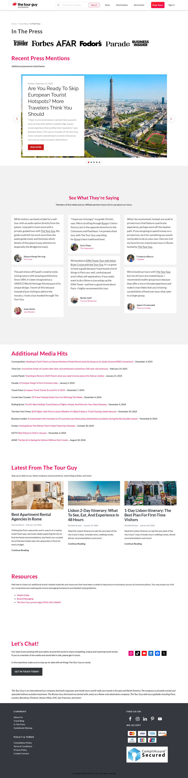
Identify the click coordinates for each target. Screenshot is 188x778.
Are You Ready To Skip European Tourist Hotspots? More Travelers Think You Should (53, 101)
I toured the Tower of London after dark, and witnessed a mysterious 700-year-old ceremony (64, 368)
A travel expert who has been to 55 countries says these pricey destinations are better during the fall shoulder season (83, 418)
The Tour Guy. (145, 246)
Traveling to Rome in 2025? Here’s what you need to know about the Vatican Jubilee (64, 375)
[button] (16, 118)
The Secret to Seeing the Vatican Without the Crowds (43, 440)
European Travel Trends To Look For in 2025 (44, 390)
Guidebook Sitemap (23, 728)
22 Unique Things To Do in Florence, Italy (38, 383)
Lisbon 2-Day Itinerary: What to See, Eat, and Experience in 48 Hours (93, 515)
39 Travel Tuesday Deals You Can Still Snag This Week (57, 397)
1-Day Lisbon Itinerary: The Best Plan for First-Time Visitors (147, 515)
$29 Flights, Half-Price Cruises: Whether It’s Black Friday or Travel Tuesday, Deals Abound (74, 411)
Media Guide (23, 595)
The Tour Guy (48, 230)
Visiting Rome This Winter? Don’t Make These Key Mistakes (47, 425)
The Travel (28, 259)
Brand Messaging (25, 598)
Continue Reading (20, 550)
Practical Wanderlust (88, 301)
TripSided (140, 259)
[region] (94, 119)
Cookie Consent (21, 753)
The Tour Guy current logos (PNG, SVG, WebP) (39, 602)
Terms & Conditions (23, 746)
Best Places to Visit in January (32, 433)
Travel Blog (23, 23)
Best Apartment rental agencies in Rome (31, 516)
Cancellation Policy (23, 742)
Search (94, 5)
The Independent (87, 248)
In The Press (19, 724)
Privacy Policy (20, 750)
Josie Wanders (29, 312)
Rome (105, 223)
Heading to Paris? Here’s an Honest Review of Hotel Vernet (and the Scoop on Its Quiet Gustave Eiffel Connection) (79, 361)
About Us (18, 717)
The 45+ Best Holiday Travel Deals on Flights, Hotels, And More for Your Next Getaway (66, 404)
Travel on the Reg (143, 308)
